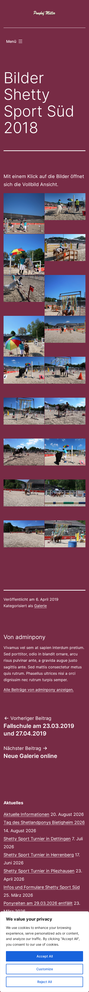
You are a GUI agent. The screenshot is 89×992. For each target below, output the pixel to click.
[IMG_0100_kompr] (65, 370)
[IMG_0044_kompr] (65, 206)
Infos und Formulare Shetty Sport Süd (42, 887)
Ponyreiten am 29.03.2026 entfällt (38, 903)
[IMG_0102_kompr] (24, 411)
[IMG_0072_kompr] (24, 288)
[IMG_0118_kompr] (65, 452)
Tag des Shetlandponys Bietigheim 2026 (44, 822)
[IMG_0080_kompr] (65, 305)
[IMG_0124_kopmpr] (24, 493)
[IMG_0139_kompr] (24, 534)
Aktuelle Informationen (26, 814)
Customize (44, 969)
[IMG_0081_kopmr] (24, 346)
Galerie (40, 605)
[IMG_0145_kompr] (65, 534)
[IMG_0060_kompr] (24, 264)
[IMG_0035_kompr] (24, 223)
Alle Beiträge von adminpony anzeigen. (39, 689)
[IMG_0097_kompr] (24, 370)
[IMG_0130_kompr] (65, 493)
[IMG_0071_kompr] (65, 247)
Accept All (45, 956)
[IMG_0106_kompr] (65, 411)
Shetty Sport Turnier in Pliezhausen (39, 870)
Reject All (44, 982)
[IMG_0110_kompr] (24, 452)
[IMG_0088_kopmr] (65, 329)
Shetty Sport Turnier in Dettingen (37, 838)
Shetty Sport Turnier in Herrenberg (39, 854)
